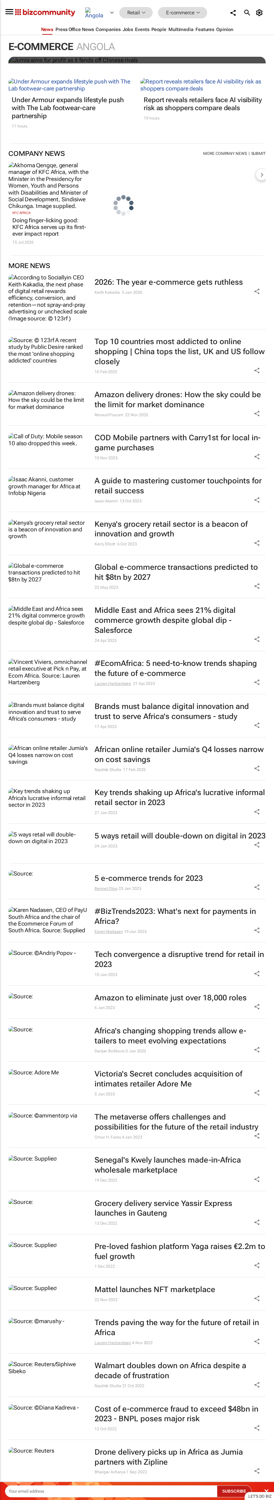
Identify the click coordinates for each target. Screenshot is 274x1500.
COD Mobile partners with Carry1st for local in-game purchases (178, 442)
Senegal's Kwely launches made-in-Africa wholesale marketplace (168, 1165)
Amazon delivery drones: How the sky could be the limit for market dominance (178, 399)
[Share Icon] (257, 887)
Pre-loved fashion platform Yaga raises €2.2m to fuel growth (180, 1251)
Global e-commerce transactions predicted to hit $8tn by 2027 (176, 572)
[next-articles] (262, 175)
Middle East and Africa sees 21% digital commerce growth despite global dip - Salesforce (165, 620)
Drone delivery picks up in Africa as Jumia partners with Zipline (169, 1457)
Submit (258, 153)
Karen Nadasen (109, 931)
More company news (225, 153)
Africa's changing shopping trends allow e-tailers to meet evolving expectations (170, 1035)
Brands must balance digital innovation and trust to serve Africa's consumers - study (172, 711)
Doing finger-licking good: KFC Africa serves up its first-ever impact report (49, 227)
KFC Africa (21, 213)
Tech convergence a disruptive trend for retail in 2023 (179, 959)
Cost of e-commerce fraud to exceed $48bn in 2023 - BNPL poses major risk (176, 1414)
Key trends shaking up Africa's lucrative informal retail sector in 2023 (180, 797)
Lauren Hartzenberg (113, 683)
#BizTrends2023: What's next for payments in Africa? (175, 916)
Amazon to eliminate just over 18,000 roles (171, 997)
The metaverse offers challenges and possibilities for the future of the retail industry (176, 1122)
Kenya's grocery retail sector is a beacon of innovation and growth (171, 529)
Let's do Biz (260, 1496)
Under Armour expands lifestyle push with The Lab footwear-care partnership (68, 108)
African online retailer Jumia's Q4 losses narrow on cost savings (179, 754)
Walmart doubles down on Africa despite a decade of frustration (170, 1370)
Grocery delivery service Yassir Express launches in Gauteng (163, 1208)
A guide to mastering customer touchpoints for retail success (178, 485)
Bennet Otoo (106, 888)
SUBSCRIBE (234, 1491)
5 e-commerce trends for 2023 (149, 878)
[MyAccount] (260, 13)
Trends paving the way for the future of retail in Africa (177, 1327)
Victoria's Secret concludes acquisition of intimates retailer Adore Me (168, 1078)
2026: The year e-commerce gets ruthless (169, 282)
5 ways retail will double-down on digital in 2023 (180, 835)
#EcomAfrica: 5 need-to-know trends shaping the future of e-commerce (176, 668)
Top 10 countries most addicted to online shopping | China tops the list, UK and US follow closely (180, 351)
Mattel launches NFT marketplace (155, 1289)
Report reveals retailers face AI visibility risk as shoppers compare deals (203, 104)
